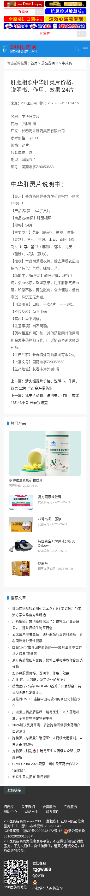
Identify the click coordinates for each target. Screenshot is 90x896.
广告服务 (70, 807)
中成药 (67, 63)
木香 (52, 239)
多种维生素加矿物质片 (26, 480)
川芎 (23, 247)
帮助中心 (10, 811)
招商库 (9, 807)
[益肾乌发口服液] (21, 524)
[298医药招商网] (19, 48)
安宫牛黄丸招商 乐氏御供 (31, 777)
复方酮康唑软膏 (49, 497)
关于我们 (28, 807)
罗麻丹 (43, 563)
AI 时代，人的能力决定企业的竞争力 (39, 680)
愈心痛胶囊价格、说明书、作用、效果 (40, 673)
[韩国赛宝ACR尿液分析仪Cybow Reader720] (21, 546)
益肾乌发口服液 (49, 519)
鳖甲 (34, 247)
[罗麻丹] (21, 568)
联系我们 (52, 811)
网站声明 (31, 811)
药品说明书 (49, 63)
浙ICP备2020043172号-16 (42, 831)
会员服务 (49, 807)
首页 (34, 63)
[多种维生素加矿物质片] (45, 453)
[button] (76, 48)
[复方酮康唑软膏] (21, 502)
